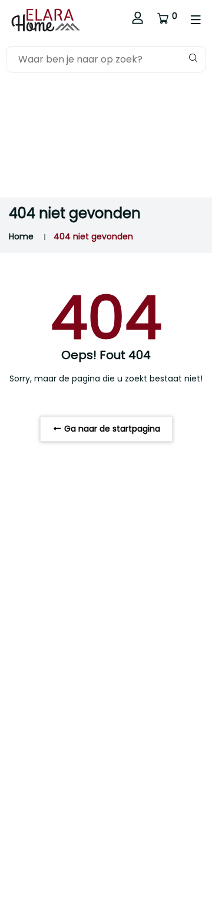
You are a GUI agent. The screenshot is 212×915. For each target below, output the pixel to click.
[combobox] (106, 59)
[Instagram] (13, 743)
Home (21, 236)
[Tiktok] (31, 743)
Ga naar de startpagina (111, 429)
